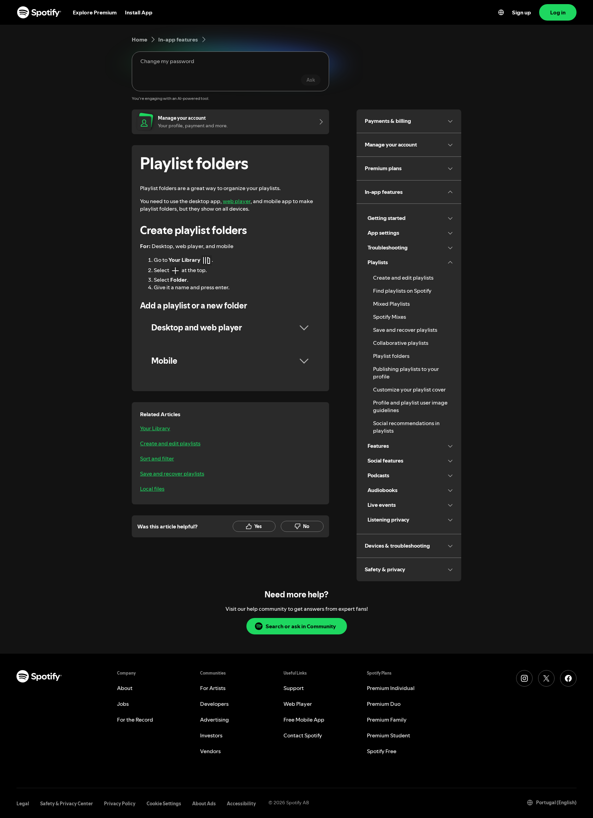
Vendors (210, 751)
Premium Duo (383, 704)
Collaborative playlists (400, 343)
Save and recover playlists (172, 473)
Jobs (123, 704)
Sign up (521, 12)
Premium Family (387, 719)
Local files (152, 488)
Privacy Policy (120, 803)
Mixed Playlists (391, 303)
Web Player (297, 704)
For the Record (135, 719)
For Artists (212, 688)
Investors (211, 735)
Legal (22, 803)
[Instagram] (524, 678)
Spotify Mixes (389, 316)
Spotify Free (381, 751)
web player (237, 201)
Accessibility (241, 803)
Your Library (155, 428)
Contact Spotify (302, 735)
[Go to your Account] (319, 122)
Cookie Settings (164, 803)
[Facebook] (568, 678)
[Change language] (501, 12)
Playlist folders (391, 356)
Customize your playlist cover (409, 389)
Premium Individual (391, 688)
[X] (546, 678)
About (124, 688)
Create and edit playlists (170, 443)
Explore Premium (95, 12)
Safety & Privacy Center (66, 803)
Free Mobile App (303, 719)
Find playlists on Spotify (402, 290)
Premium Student (388, 735)
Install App (138, 12)
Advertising (214, 719)
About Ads (204, 803)
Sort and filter (157, 458)
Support (293, 688)
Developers (214, 704)
